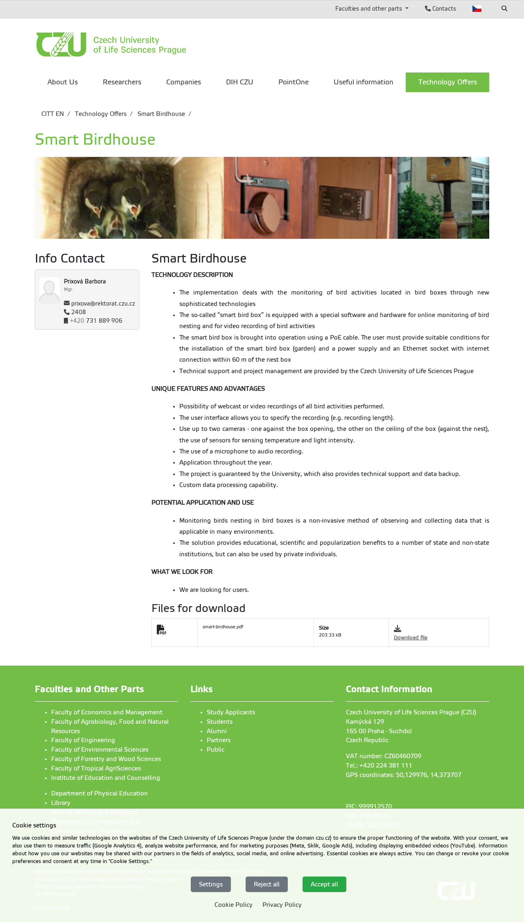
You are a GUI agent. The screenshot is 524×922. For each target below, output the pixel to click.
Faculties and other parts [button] (369, 8)
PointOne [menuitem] (293, 82)
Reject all (267, 884)
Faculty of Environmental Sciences (99, 749)
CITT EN (52, 114)
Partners (218, 740)
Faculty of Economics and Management (107, 712)
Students (220, 721)
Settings (211, 884)
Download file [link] (410, 637)
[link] (137, 44)
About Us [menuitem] (62, 82)
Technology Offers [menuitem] (447, 82)
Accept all (324, 884)
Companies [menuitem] (183, 82)
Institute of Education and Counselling (105, 778)
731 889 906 (96, 321)
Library (60, 803)
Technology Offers (99, 114)
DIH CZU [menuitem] (239, 82)
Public (215, 749)
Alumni (217, 731)
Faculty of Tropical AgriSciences (96, 768)
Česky (477, 8)
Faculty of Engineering (83, 740)
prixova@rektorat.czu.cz (103, 304)
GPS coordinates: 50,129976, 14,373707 (403, 775)
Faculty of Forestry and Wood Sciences (106, 759)
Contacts (443, 8)
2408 (78, 312)
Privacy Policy (282, 905)
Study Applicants (231, 712)
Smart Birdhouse (160, 114)
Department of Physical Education (99, 793)
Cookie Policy (234, 905)
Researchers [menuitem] (122, 82)
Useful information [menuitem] (363, 82)
